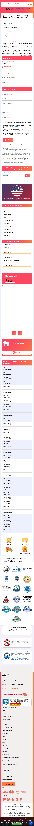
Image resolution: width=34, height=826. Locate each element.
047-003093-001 (7, 460)
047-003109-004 (7, 492)
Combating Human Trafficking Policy (11, 757)
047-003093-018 (7, 465)
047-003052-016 (7, 442)
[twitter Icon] (9, 799)
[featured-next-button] (20, 333)
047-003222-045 (7, 520)
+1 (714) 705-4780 (12, 688)
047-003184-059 (7, 506)
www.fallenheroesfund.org (19, 659)
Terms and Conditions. (14, 126)
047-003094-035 (7, 488)
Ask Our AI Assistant (8, 784)
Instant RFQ (5, 774)
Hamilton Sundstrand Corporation (11, 260)
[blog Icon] (13, 799)
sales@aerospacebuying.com (15, 684)
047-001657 (6, 395)
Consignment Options (7, 779)
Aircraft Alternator (6, 725)
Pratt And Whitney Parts (8, 716)
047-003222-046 (7, 525)
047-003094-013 (7, 478)
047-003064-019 (7, 455)
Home (3, 8)
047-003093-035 (7, 469)
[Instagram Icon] (4, 799)
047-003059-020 (7, 446)
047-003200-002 (7, 511)
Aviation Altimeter (6, 722)
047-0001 (5, 372)
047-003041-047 (7, 418)
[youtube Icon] (17, 799)
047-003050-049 (7, 437)
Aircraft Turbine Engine (7, 730)
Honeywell (5, 175)
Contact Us (5, 733)
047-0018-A (6, 400)
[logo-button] (17, 4)
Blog (3, 736)
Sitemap (4, 739)
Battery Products (6, 719)
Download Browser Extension (12, 694)
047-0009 (5, 381)
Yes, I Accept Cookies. (17, 823)
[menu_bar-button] (31, 4)
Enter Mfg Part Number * (8, 62)
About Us (4, 713)
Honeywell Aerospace (24, 8)
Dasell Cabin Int (7, 252)
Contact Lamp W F (12, 36)
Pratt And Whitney (8, 265)
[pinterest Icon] (21, 799)
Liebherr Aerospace (8, 268)
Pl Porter (6, 250)
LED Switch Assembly (7, 727)
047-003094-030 (7, 483)
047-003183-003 (7, 497)
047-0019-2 (6, 405)
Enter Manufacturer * (7, 66)
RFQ (27, 175)
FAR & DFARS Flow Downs (8, 777)
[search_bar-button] (28, 4)
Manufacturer (14, 8)
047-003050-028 (7, 428)
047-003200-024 (7, 515)
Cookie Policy (5, 751)
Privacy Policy (5, 749)
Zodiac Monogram (8, 262)
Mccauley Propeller (8, 257)
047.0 (4, 368)
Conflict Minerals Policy (7, 754)
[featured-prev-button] (14, 333)
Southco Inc (6, 247)
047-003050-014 (7, 423)
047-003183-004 (7, 502)
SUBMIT (8, 140)
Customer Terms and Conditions (9, 764)
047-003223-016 (7, 529)
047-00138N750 (7, 386)
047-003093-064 (7, 474)
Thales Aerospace (8, 255)
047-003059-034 (7, 451)
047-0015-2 (6, 391)
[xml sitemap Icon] (3, 742)
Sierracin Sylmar (7, 244)
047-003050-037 (7, 432)
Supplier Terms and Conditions (9, 767)
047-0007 (5, 377)
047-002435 (6, 409)
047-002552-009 (7, 414)
